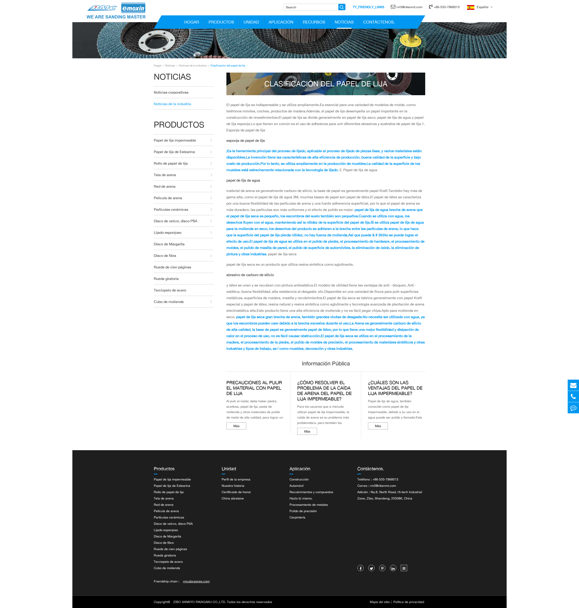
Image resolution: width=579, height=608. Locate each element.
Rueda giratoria (166, 278)
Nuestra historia (233, 485)
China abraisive (233, 498)
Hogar (191, 21)
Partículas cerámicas (171, 209)
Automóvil (297, 485)
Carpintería (297, 517)
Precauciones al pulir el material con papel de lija (254, 388)
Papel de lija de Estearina (174, 151)
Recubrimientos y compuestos (311, 492)
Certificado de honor (236, 492)
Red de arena (165, 186)
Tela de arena (165, 175)
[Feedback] (573, 407)
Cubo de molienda (169, 301)
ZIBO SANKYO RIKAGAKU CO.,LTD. (199, 602)
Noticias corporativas (171, 92)
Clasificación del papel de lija (227, 65)
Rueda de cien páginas (172, 267)
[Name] (341, 7)
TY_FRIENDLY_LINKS (368, 7)
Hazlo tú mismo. (301, 498)
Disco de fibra (165, 255)
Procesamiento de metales (309, 504)
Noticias (344, 21)
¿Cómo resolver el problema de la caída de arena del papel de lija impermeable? (324, 391)
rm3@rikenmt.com (409, 7)
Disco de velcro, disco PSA (175, 221)
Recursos (314, 21)
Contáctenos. (379, 21)
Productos (221, 21)
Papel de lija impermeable (175, 140)
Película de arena (168, 198)
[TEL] (573, 396)
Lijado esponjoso (167, 232)
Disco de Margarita (169, 244)
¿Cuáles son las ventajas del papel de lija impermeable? (395, 388)
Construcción (299, 479)
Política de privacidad (408, 602)
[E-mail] (573, 385)
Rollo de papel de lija (171, 163)
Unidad (251, 21)
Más (236, 426)
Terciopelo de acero (170, 290)
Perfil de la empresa (236, 479)
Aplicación (281, 21)
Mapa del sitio (380, 602)
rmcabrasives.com (196, 581)
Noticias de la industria (192, 65)
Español (482, 7)
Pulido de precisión (303, 511)
